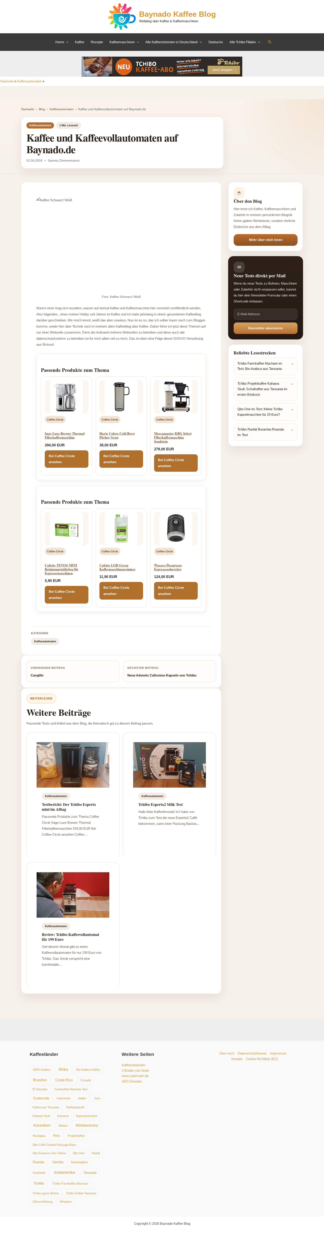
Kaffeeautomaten (29, 81)
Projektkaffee (76, 1135)
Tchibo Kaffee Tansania (81, 1193)
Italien (82, 1098)
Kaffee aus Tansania (46, 1107)
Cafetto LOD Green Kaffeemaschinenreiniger (117, 567)
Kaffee (79, 42)
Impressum (278, 1053)
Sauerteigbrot (79, 1162)
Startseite (7, 81)
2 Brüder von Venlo (135, 1070)
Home (59, 42)
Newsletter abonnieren (265, 328)
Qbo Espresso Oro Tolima (49, 1153)
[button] (66, 42)
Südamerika (64, 1172)
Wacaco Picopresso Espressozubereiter (168, 567)
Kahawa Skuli (41, 1116)
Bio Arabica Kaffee (88, 1069)
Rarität (96, 1153)
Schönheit (39, 1172)
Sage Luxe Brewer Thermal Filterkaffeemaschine (65, 435)
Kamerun (63, 1116)
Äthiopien (66, 1201)
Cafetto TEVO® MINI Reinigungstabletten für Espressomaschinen (61, 569)
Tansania (90, 1172)
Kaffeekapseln (75, 1107)
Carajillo (37, 675)
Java (97, 1098)
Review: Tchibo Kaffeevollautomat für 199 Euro (70, 937)
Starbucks (215, 42)
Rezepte (97, 42)
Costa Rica (64, 1080)
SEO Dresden (132, 1081)
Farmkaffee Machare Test (71, 1089)
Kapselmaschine (86, 1116)
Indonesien (64, 1098)
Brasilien (40, 1080)
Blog (42, 109)
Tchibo (39, 1183)
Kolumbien (41, 1125)
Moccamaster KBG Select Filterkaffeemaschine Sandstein (173, 437)
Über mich (226, 1053)
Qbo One (78, 1153)
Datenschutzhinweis (252, 1053)
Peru (56, 1135)
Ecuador (86, 1080)
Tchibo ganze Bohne (46, 1193)
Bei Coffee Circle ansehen (62, 459)
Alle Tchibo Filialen (243, 42)
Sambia (57, 1162)
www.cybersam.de (135, 1076)
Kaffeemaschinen (122, 42)
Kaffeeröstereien (133, 1065)
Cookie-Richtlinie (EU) (262, 1059)
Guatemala (41, 1098)
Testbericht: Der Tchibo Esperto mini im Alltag (69, 806)
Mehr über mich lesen (265, 240)
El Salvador (40, 1089)
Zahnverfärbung (42, 1201)
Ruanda (38, 1162)
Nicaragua (39, 1135)
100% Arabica (41, 1069)
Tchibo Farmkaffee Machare (70, 1183)
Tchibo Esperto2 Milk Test (160, 804)
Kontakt (236, 1059)
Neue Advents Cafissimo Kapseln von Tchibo (161, 675)
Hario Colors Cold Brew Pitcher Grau (117, 435)
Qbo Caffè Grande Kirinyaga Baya (54, 1144)
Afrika (63, 1069)
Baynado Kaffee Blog (177, 14)
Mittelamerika (87, 1125)
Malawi (63, 1125)
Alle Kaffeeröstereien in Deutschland (171, 42)
